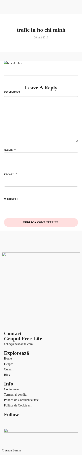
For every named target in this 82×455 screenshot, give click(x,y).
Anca (5, 122)
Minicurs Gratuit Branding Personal (24, 155)
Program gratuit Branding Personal (24, 171)
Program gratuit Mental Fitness (21, 176)
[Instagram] (41, 422)
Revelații (7, 241)
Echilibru (8, 214)
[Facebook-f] (9, 422)
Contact (7, 257)
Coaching (8, 128)
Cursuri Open (10, 138)
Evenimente (9, 219)
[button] (41, 85)
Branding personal (13, 192)
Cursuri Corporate (13, 144)
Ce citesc (7, 198)
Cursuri (6, 133)
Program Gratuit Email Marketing (23, 165)
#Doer (6, 187)
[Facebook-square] (20, 422)
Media (6, 252)
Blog (5, 182)
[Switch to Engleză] (12, 111)
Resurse (7, 149)
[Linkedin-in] (30, 422)
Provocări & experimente (17, 236)
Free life (7, 225)
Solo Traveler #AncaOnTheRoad (23, 246)
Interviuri (8, 230)
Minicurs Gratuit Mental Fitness (22, 160)
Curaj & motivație (13, 209)
